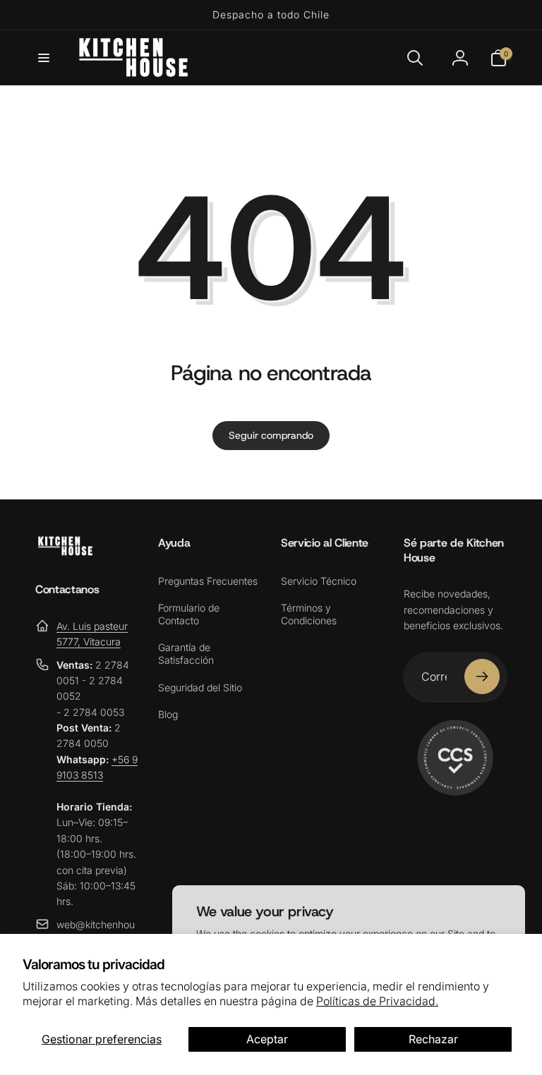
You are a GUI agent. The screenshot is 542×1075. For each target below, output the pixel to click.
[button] (43, 57)
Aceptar (267, 1039)
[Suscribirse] (482, 676)
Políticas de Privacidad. (377, 1001)
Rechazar (433, 1039)
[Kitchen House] (65, 552)
